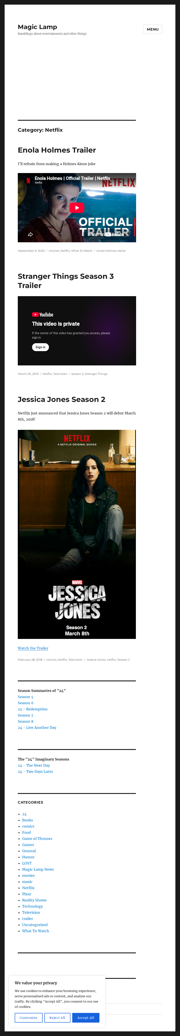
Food (26, 832)
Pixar (26, 894)
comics (51, 659)
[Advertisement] (90, 87)
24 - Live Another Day (37, 727)
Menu (153, 29)
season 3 (77, 374)
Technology (32, 906)
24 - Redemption (33, 709)
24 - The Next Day (34, 765)
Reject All (57, 1018)
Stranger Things (96, 374)
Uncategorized (35, 925)
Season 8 (25, 721)
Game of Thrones (37, 838)
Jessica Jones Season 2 (61, 399)
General (29, 851)
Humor (28, 857)
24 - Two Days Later (35, 771)
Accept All (85, 1018)
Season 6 (26, 703)
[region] (57, 1001)
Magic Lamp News (38, 869)
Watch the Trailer (33, 648)
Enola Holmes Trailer (57, 150)
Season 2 (123, 659)
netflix (111, 659)
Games (28, 845)
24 (24, 814)
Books (27, 820)
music (27, 881)
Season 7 (25, 715)
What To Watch (82, 250)
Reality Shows (34, 900)
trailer (121, 250)
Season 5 (25, 697)
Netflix (65, 250)
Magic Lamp (37, 27)
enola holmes (106, 250)
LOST (27, 863)
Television (60, 374)
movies (54, 250)
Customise (28, 1018)
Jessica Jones (96, 659)
